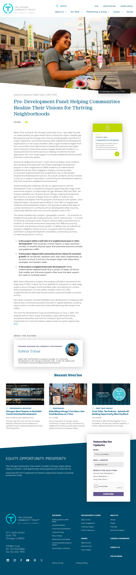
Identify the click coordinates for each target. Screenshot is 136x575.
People (112, 523)
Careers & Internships (119, 538)
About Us (114, 515)
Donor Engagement (88, 523)
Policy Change (57, 536)
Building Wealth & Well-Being (60, 521)
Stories (130, 12)
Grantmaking (58, 408)
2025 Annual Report (117, 530)
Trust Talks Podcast (104, 408)
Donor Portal (127, 6)
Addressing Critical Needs (61, 539)
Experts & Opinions (23, 95)
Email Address (100, 460)
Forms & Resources (88, 530)
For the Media (116, 556)
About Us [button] (59, 11)
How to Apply (86, 550)
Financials (113, 527)
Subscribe (108, 494)
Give (96, 6)
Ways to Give (85, 520)
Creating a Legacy (87, 527)
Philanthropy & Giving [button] (96, 11)
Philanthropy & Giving (91, 515)
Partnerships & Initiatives (20, 408)
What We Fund (86, 546)
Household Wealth (58, 525)
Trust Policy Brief (100, 479)
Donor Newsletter (100, 476)
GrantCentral (109, 6)
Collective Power (58, 532)
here (16, 323)
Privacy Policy (82, 563)
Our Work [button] (75, 11)
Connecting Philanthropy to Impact (62, 544)
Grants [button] (116, 11)
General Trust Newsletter (103, 473)
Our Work (56, 515)
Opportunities (86, 543)
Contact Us (115, 547)
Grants (84, 538)
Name (96, 450)
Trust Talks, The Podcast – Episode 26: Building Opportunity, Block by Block (110, 412)
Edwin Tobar (39, 95)
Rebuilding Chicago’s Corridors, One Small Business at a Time (66, 412)
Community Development (107, 140)
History (112, 520)
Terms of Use (57, 563)
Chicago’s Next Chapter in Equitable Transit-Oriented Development (24, 412)
